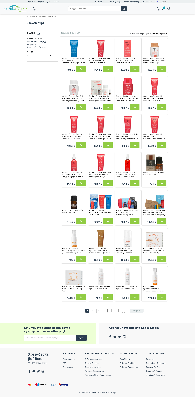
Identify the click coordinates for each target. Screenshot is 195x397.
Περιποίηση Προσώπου (156, 363)
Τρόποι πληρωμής (114, 2)
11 (126, 311)
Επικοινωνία (147, 2)
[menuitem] (161, 1)
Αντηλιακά (31, 44)
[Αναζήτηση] (124, 8)
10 (121, 311)
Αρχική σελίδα (32, 16)
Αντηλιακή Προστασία (155, 375)
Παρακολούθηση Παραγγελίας (98, 375)
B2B (64, 363)
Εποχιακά (42, 16)
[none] (161, 1)
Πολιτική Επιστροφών (94, 371)
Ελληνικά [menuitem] (162, 2)
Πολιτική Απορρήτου (129, 367)
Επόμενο (136, 311)
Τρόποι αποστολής (131, 2)
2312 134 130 (54, 1)
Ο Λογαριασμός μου (93, 359)
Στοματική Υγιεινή (154, 371)
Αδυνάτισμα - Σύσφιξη (36, 42)
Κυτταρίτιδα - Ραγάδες (37, 47)
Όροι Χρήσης (125, 359)
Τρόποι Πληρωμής (93, 363)
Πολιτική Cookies (127, 363)
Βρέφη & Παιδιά (153, 367)
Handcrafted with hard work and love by (95, 392)
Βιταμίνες (150, 359)
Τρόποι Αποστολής (93, 367)
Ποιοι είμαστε (69, 359)
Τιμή (31, 52)
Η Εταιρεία (99, 2)
